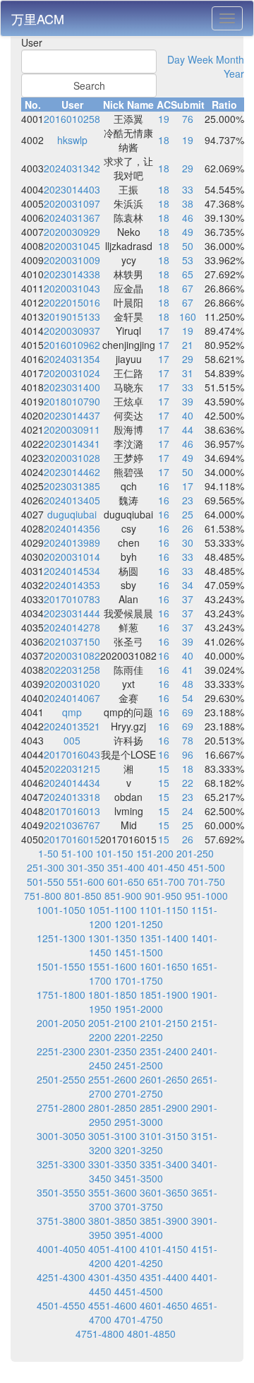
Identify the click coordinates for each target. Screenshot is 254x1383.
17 (163, 331)
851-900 (123, 896)
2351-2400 (164, 1051)
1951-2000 (138, 1009)
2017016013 (72, 811)
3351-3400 (164, 1164)
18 (163, 140)
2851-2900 (164, 1107)
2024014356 (72, 528)
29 (187, 168)
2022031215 (72, 768)
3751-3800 (61, 1220)
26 (187, 528)
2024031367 (72, 217)
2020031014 (72, 557)
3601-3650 (164, 1192)
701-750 (206, 881)
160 (187, 316)
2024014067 (72, 698)
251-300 (45, 867)
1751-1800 (61, 994)
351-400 (126, 867)
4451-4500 (138, 1291)
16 (163, 486)
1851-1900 (164, 994)
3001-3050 (61, 1136)
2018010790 (72, 401)
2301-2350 (112, 1051)
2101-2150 (164, 1023)
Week (200, 59)
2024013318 (72, 797)
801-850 (83, 896)
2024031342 (72, 168)
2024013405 (72, 500)
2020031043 (72, 288)
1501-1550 (61, 966)
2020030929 (72, 232)
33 (187, 189)
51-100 (77, 853)
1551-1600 (112, 966)
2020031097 (72, 203)
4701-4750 (138, 1319)
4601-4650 (164, 1305)
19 (163, 119)
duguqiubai (72, 514)
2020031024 (72, 373)
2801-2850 (112, 1107)
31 (187, 373)
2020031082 (72, 655)
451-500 (206, 867)
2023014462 (72, 472)
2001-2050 (61, 1023)
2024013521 (72, 726)
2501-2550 (61, 1079)
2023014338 (72, 274)
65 (187, 274)
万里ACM (37, 18)
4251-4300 (61, 1277)
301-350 (85, 867)
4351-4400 (164, 1277)
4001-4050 (61, 1249)
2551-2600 (112, 1079)
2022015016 (72, 302)
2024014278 (72, 627)
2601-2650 (164, 1079)
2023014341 (72, 444)
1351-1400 (164, 938)
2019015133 (72, 316)
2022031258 (72, 670)
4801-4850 (151, 1333)
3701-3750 (138, 1206)
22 (187, 783)
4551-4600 (112, 1305)
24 (187, 811)
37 (187, 599)
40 (187, 415)
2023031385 (72, 486)
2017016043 (72, 754)
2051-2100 (112, 1023)
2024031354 (72, 359)
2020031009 (72, 260)
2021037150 (72, 641)
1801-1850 (112, 994)
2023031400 (72, 387)
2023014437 (72, 415)
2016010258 (72, 119)
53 (187, 260)
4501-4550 (61, 1305)
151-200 (155, 853)
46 (187, 217)
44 (187, 429)
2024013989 (72, 542)
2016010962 (72, 345)
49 (187, 232)
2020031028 (72, 458)
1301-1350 (112, 938)
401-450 (166, 867)
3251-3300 (61, 1164)
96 (187, 754)
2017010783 (72, 599)
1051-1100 (112, 910)
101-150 (114, 853)
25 (187, 514)
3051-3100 (112, 1136)
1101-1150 (164, 910)
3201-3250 (138, 1150)
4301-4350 (112, 1277)
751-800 (42, 896)
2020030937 (72, 331)
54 (187, 698)
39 (187, 401)
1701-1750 (138, 980)
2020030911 (72, 429)
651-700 (166, 881)
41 (187, 670)
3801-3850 (112, 1220)
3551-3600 (112, 1192)
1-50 (48, 853)
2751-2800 (61, 1107)
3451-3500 (138, 1178)
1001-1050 (61, 910)
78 (187, 740)
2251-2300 (61, 1051)
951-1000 (206, 896)
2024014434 (72, 783)
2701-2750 (138, 1093)
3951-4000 (138, 1235)
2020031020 (72, 684)
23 (187, 500)
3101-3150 (164, 1136)
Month (230, 59)
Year (234, 73)
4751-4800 (99, 1333)
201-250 (195, 853)
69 (187, 712)
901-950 (163, 896)
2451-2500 (138, 1065)
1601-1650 (164, 966)
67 (187, 288)
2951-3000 (138, 1122)
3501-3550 (61, 1192)
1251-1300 (61, 938)
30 (187, 542)
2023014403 (72, 189)
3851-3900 (164, 1220)
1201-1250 (138, 924)
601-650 (126, 881)
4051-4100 (112, 1249)
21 (187, 345)
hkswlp (72, 140)
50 (187, 246)
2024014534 (72, 571)
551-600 (85, 881)
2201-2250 (138, 1037)
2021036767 (72, 825)
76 (187, 119)
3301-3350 (112, 1164)
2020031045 (72, 246)
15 (163, 768)
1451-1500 (138, 952)
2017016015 (72, 839)
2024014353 (72, 585)
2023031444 (72, 613)
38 (187, 203)
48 (187, 684)
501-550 (45, 881)
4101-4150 (164, 1249)
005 (72, 740)
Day (176, 59)
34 (187, 585)
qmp (72, 712)
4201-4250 (138, 1263)
